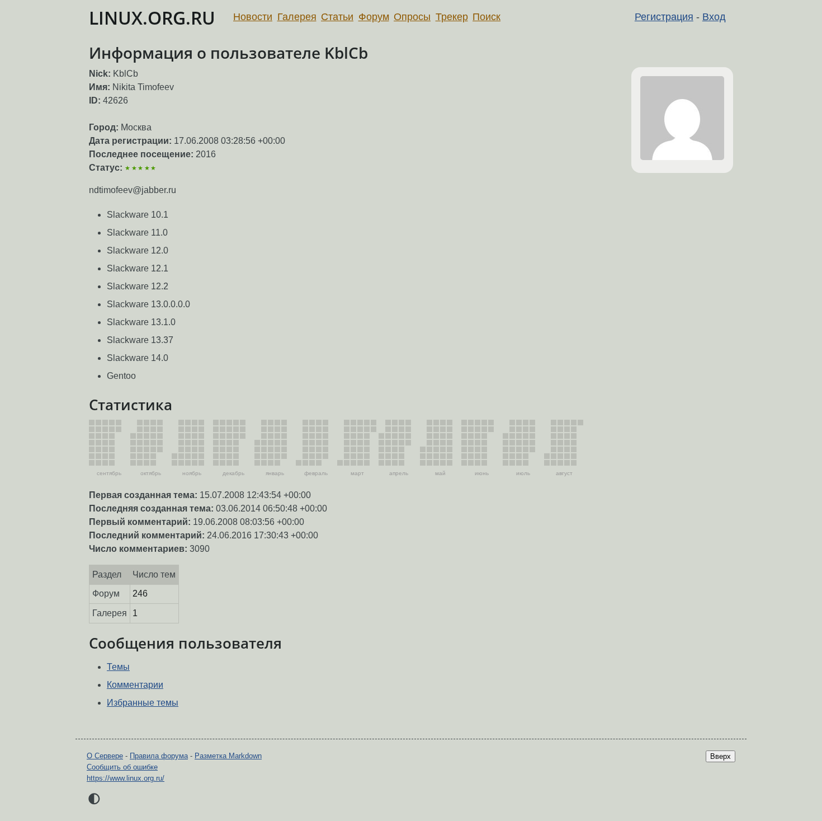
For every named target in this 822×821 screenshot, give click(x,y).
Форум (373, 16)
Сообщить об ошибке (122, 767)
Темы (118, 667)
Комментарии (135, 684)
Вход (714, 16)
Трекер (452, 16)
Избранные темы (142, 702)
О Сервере (105, 756)
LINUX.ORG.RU (152, 18)
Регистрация (664, 16)
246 (140, 593)
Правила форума (159, 756)
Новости (252, 16)
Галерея (296, 16)
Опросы (412, 16)
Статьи (337, 16)
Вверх (720, 756)
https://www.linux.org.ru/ (125, 778)
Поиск (486, 16)
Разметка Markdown (228, 756)
